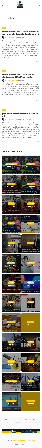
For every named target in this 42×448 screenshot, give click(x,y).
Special (18, 422)
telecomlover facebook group (24, 440)
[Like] (39, 62)
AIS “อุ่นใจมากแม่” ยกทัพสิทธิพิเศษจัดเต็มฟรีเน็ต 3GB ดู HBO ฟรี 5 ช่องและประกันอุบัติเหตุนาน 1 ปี (20, 32)
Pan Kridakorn (11, 37)
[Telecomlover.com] (20, 5)
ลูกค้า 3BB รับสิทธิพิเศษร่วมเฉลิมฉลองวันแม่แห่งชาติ (20, 114)
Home (7, 419)
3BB (4, 110)
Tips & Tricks (30, 422)
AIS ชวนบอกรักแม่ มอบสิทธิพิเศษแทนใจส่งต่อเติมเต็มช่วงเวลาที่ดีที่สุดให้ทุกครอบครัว (20, 75)
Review (9, 422)
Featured (16, 419)
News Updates (29, 419)
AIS (4, 28)
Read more (6, 62)
